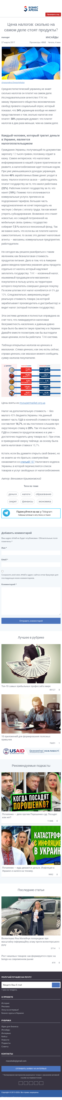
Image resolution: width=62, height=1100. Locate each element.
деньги (13, 494)
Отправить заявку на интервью (31, 1069)
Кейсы (4, 1036)
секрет (13, 501)
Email (4, 559)
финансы (27, 501)
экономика (44, 501)
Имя (4, 548)
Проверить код (53, 14)
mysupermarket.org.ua (32, 402)
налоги (26, 494)
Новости (5, 1040)
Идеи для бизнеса (9, 1026)
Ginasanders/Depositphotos (13, 82)
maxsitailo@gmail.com (16, 1061)
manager (5, 37)
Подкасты (6, 1043)
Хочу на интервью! (10, 1010)
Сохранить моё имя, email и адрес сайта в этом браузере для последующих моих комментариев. (29, 576)
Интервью (6, 1033)
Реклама (5, 1006)
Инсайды (52, 37)
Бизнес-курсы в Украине (12, 1013)
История (5, 1003)
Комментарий (9, 584)
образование (43, 494)
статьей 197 (27, 461)
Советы (5, 1046)
